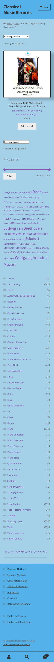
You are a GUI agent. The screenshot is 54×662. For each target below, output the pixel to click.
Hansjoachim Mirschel (40, 214)
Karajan (6, 223)
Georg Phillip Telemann (20, 211)
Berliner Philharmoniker (15, 197)
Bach (37, 192)
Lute (9, 411)
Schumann (9, 243)
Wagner (40, 252)
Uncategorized (14, 521)
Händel (26, 219)
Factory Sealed (14, 370)
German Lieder (14, 388)
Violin (10, 527)
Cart (41, 654)
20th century (13, 284)
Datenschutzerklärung (19, 603)
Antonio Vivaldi (23, 192)
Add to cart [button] (27, 125)
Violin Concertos (15, 532)
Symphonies (13, 504)
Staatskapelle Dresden (25, 244)
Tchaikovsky (42, 248)
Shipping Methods (16, 574)
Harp (9, 399)
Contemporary (14, 347)
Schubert (32, 238)
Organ (10, 422)
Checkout (12, 598)
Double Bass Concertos (19, 359)
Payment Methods (16, 569)
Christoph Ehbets (30, 202)
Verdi (34, 252)
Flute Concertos (15, 382)
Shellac (11, 480)
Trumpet (11, 515)
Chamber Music (15, 324)
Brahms (9, 202)
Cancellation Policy (17, 580)
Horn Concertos (15, 405)
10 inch (11, 278)
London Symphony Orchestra (27, 223)
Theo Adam (7, 252)
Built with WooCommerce (16, 644)
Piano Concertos (15, 434)
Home (9, 23)
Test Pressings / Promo (19, 509)
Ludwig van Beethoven (22, 228)
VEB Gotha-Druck (26, 252)
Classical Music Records (17, 10)
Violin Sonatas (14, 538)
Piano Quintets (15, 446)
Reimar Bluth (20, 239)
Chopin (18, 202)
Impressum (13, 592)
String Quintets (15, 492)
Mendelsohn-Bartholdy (14, 233)
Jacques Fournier (37, 219)
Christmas (12, 330)
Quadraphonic (14, 463)
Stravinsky (31, 248)
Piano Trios (13, 457)
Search (27, 657)
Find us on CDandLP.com (19, 621)
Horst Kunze (17, 219)
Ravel (13, 239)
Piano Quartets (15, 440)
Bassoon (11, 301)
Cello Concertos (15, 313)
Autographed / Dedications (21, 295)
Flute (10, 376)
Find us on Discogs (16, 616)
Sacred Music (13, 469)
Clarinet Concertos (17, 341)
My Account (9, 657)
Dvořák (36, 207)
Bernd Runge (34, 197)
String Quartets (15, 486)
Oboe (10, 417)
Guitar (10, 394)
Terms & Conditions (17, 586)
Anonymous (8, 192)
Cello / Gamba (14, 307)
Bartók (45, 192)
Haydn (7, 219)
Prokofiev (7, 239)
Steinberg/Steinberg (14, 248)
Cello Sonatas (14, 318)
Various (15, 251)
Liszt (11, 222)
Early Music (13, 365)
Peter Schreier (34, 233)
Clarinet (11, 336)
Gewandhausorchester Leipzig (17, 214)
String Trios (13, 498)
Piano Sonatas (14, 451)
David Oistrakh (17, 207)
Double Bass (27, 207)
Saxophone (13, 474)
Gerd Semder (34, 211)
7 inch (10, 289)
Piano (45, 233)
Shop (16, 23)
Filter (9, 175)
